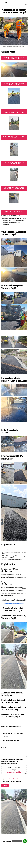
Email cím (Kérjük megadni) (11, 726)
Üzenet (3, 747)
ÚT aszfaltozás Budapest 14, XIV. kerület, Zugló (14, 84)
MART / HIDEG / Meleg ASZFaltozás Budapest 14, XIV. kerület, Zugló (14, 188)
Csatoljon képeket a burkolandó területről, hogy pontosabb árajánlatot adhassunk (13, 766)
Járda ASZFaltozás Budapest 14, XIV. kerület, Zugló (14, 163)
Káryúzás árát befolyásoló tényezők (14, 603)
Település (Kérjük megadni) (10, 740)
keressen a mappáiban (14, 772)
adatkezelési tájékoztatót (15, 779)
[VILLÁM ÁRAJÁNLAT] (25, 841)
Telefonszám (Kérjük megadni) (12, 733)
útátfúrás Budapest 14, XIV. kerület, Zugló (14, 212)
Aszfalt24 (4, 3)
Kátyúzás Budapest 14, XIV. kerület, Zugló (14, 137)
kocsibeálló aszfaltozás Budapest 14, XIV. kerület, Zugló (14, 111)
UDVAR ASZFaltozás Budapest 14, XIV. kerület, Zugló (14, 58)
